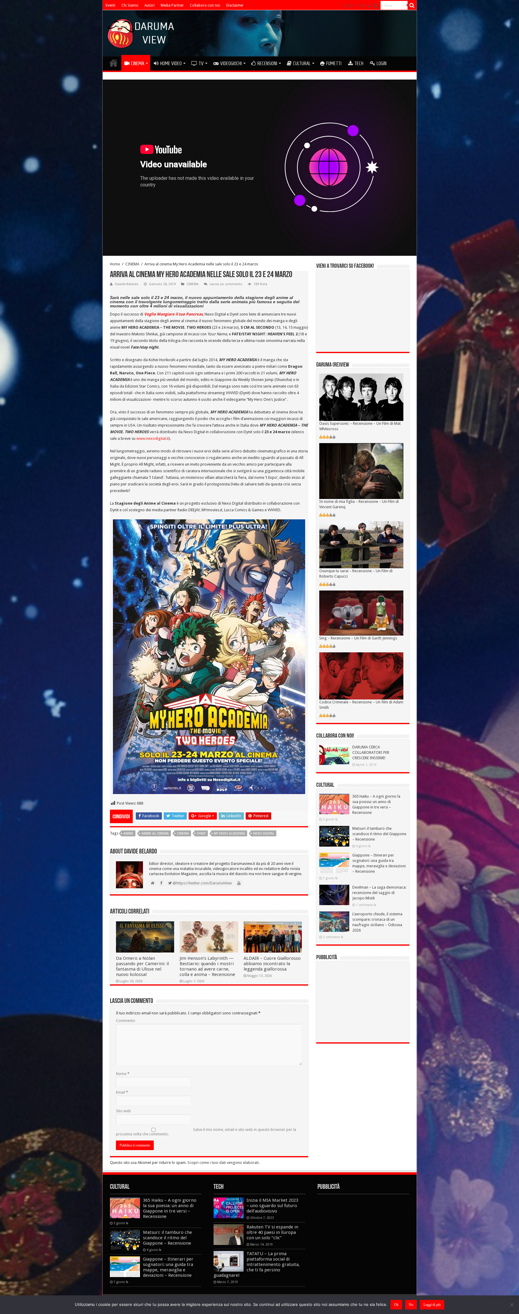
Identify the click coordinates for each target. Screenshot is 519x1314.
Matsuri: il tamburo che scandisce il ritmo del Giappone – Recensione (379, 833)
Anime (128, 833)
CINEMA (137, 63)
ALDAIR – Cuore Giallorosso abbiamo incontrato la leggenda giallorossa (272, 964)
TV (201, 63)
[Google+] (351, 5)
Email (122, 1092)
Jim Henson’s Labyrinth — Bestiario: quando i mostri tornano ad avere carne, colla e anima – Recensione (207, 966)
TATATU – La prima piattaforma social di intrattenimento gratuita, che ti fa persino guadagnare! (257, 1264)
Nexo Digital (263, 833)
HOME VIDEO (171, 63)
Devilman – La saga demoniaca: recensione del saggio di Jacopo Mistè (379, 892)
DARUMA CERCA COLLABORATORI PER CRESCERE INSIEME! (370, 752)
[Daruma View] (141, 32)
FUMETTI (333, 63)
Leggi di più (432, 1305)
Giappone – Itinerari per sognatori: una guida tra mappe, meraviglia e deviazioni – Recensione (168, 1267)
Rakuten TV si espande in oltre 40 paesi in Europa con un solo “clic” (272, 1232)
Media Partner (172, 5)
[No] (511, 1305)
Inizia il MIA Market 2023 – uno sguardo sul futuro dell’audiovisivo (272, 1206)
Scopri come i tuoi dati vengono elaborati (223, 1162)
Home (115, 264)
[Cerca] (412, 5)
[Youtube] (369, 5)
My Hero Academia (229, 833)
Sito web (123, 1111)
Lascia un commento (226, 284)
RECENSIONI (267, 63)
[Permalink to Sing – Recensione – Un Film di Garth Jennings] (361, 612)
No (411, 1305)
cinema (183, 833)
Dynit (201, 833)
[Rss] (344, 5)
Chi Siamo (129, 5)
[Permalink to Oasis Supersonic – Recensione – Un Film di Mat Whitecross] (361, 397)
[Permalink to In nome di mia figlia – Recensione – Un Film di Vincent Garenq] (361, 470)
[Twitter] (363, 5)
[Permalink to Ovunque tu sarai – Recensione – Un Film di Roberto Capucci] (361, 544)
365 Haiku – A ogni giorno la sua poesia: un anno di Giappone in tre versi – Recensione (169, 1208)
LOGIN (382, 63)
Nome (122, 1073)
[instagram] (375, 5)
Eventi (110, 5)
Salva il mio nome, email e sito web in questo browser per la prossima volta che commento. (206, 1131)
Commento (125, 1020)
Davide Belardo (126, 284)
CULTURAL (302, 63)
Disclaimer (235, 5)
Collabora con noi (205, 5)
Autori (149, 5)
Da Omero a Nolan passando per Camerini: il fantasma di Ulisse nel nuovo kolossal (142, 966)
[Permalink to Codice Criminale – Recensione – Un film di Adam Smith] (361, 675)
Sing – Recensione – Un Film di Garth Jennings (358, 638)
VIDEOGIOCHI (231, 63)
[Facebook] (358, 5)
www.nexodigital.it (152, 438)
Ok (396, 1305)
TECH (358, 63)
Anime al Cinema (155, 833)
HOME (113, 62)
